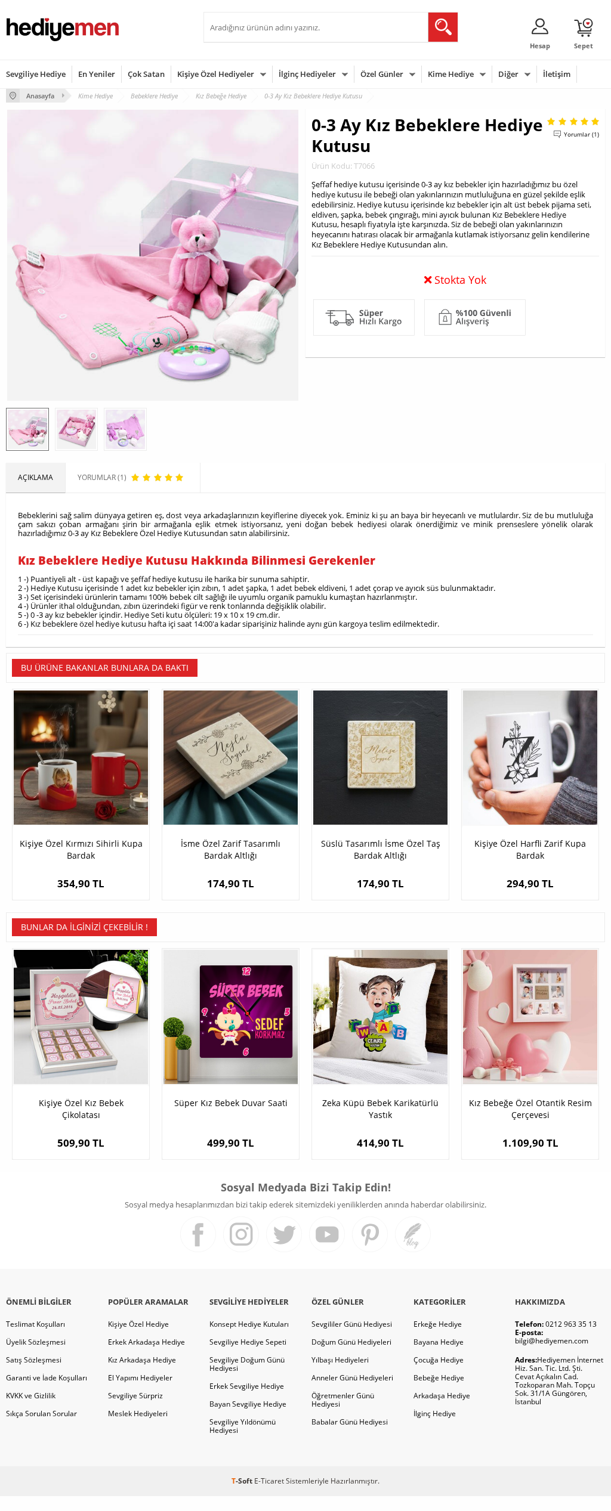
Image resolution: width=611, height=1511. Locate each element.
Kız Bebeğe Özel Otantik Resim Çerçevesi (530, 1108)
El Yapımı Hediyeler (140, 1378)
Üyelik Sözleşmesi (36, 1342)
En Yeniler (96, 74)
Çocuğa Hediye (438, 1360)
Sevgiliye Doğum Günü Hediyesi (247, 1364)
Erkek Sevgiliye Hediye (246, 1386)
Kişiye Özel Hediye (138, 1324)
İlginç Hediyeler (307, 74)
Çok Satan (146, 74)
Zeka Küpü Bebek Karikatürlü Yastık (380, 1108)
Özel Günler (381, 74)
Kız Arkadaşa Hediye (142, 1360)
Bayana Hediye (438, 1342)
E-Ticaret (269, 1481)
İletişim (556, 74)
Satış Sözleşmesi (33, 1360)
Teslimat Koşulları (35, 1324)
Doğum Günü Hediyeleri (351, 1342)
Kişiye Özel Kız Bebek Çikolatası (81, 1108)
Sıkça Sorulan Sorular (41, 1413)
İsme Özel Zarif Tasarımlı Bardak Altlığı (230, 849)
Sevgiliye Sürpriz (135, 1396)
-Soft (243, 1481)
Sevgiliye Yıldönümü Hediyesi (242, 1426)
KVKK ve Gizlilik (30, 1396)
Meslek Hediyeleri (138, 1413)
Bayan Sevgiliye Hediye (247, 1404)
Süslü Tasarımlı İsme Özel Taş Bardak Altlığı (380, 849)
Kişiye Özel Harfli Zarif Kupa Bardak (530, 849)
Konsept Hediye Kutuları (249, 1324)
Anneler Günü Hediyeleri (352, 1378)
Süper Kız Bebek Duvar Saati (231, 1103)
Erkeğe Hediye (437, 1324)
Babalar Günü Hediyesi (349, 1422)
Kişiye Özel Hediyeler (215, 74)
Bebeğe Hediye (438, 1378)
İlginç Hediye (434, 1413)
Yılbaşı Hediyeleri (340, 1360)
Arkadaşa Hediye (441, 1396)
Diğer (508, 74)
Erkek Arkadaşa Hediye (146, 1342)
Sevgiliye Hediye (36, 74)
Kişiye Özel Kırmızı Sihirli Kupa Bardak (81, 849)
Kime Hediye (451, 74)
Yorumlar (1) (581, 134)
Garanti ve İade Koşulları (46, 1378)
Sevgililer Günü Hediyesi (351, 1324)
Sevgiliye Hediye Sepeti (247, 1342)
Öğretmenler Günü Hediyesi (342, 1400)
